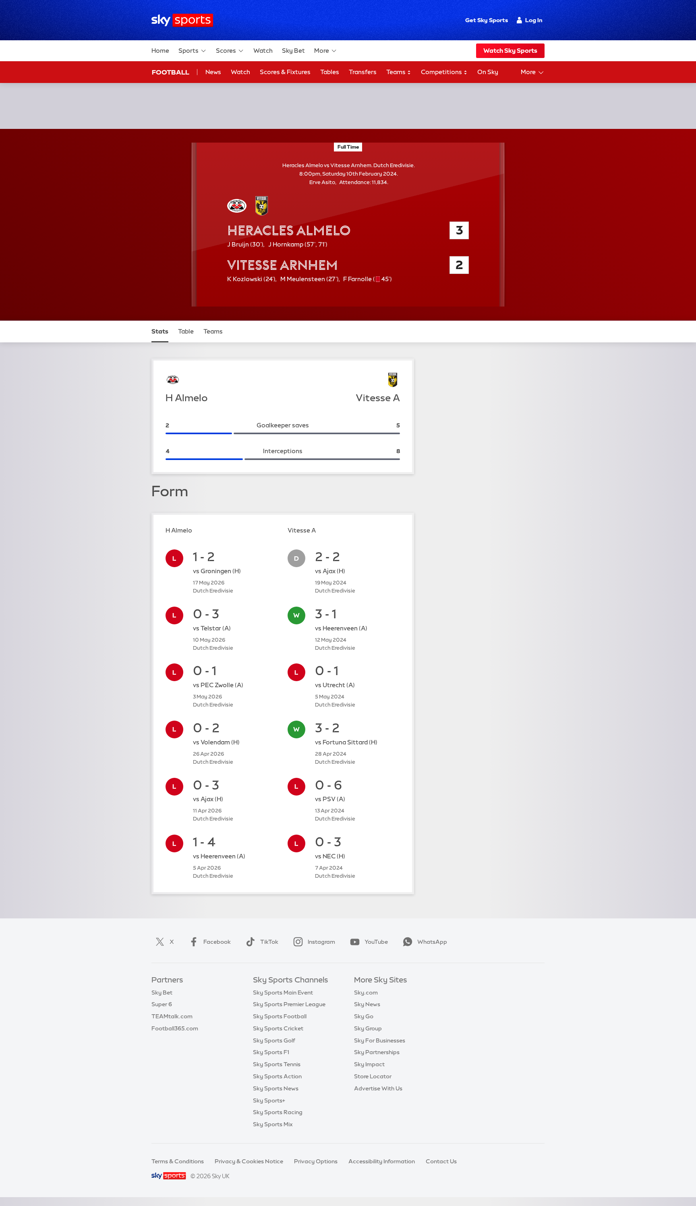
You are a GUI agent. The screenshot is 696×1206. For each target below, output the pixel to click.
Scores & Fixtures (285, 72)
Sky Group (368, 1028)
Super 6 (161, 1004)
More (321, 51)
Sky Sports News (275, 1088)
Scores (226, 51)
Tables (329, 72)
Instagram (321, 942)
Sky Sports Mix (273, 1124)
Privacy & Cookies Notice (249, 1161)
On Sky (487, 72)
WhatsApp (432, 942)
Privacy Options (316, 1161)
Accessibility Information (381, 1161)
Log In (534, 20)
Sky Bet (293, 51)
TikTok (269, 942)
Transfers (363, 72)
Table (186, 331)
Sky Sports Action (277, 1076)
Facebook (217, 942)
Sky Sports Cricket (278, 1028)
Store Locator (373, 1076)
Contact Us (441, 1161)
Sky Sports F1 (271, 1052)
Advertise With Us (378, 1088)
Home (160, 51)
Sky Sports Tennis (276, 1064)
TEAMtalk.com (172, 1016)
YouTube (376, 942)
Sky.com (366, 992)
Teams (396, 72)
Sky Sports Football (280, 1016)
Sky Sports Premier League (289, 1004)
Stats (159, 331)
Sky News (367, 1004)
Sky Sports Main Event (283, 992)
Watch (263, 51)
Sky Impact (369, 1064)
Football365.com (174, 1028)
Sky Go (363, 1016)
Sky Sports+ (269, 1100)
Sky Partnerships (377, 1052)
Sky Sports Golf (274, 1040)
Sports (188, 51)
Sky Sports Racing (277, 1112)
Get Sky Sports (486, 20)
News (213, 72)
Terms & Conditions (177, 1161)
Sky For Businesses (379, 1040)
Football (170, 72)
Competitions (442, 72)
